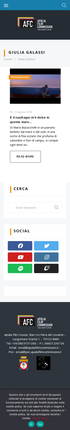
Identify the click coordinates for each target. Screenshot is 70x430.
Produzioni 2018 (20, 77)
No (40, 424)
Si (31, 424)
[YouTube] (20, 257)
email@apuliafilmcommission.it (38, 348)
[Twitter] (46, 245)
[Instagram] (46, 257)
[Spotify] (20, 268)
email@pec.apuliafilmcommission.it (38, 352)
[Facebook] (20, 245)
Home (8, 59)
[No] (65, 410)
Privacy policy (40, 418)
